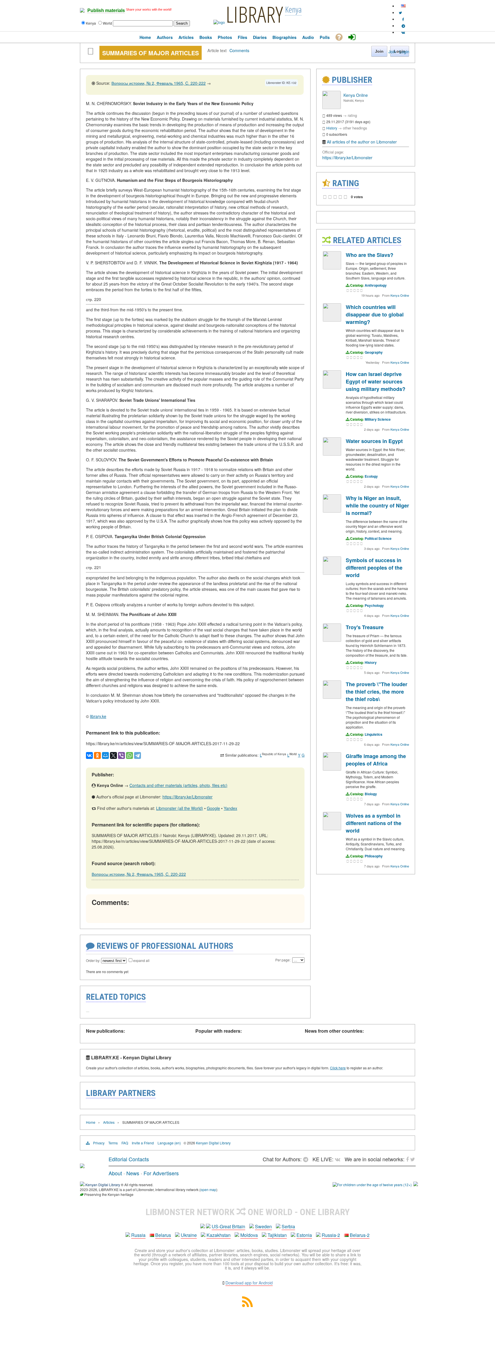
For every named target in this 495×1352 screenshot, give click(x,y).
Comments (239, 50)
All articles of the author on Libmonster (362, 142)
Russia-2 (331, 1235)
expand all (141, 960)
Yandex (230, 808)
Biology (371, 793)
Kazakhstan (219, 1235)
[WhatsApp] (129, 755)
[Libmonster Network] (372, 1184)
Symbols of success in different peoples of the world (374, 567)
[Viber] (121, 755)
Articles (109, 1122)
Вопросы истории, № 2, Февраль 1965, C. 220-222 (158, 83)
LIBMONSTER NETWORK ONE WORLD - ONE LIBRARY (248, 1212)
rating (352, 115)
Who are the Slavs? (369, 255)
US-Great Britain (228, 1226)
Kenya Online (355, 95)
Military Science (378, 419)
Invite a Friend (143, 1142)
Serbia (288, 1226)
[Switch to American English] (403, 5)
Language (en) (169, 1142)
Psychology (374, 605)
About (115, 1173)
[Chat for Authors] (403, 25)
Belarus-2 (360, 1235)
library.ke (98, 716)
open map (208, 1189)
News (132, 1173)
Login (404, 51)
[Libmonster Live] (403, 32)
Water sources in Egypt (374, 441)
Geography (374, 352)
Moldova (249, 1235)
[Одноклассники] (97, 755)
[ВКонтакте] (89, 755)
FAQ (124, 1142)
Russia (138, 1235)
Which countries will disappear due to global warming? (375, 314)
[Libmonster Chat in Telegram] (307, 1159)
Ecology (371, 476)
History (331, 127)
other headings (355, 128)
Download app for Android (249, 1283)
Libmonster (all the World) (179, 808)
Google (213, 808)
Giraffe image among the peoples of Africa (376, 759)
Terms (113, 1142)
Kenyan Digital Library (213, 1142)
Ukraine (189, 1235)
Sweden (263, 1226)
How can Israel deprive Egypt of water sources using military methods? (375, 381)
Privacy (99, 1142)
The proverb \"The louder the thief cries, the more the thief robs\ (376, 691)
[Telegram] (137, 755)
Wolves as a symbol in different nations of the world (373, 823)
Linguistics (373, 734)
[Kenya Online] (331, 107)
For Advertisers (161, 1173)
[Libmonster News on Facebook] (403, 19)
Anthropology (376, 285)
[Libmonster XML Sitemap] (247, 1305)
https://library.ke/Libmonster (187, 797)
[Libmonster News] (400, 12)
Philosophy (374, 856)
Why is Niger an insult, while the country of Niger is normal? (377, 505)
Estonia (304, 1235)
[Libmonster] (82, 1166)
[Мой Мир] (105, 755)
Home (90, 1122)
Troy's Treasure (365, 627)
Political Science (378, 538)
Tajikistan (277, 1235)
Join (392, 51)
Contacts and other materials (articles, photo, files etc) (178, 785)
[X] (113, 755)
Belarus (163, 1235)
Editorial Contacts (129, 1159)
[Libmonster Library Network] (415, 1184)
